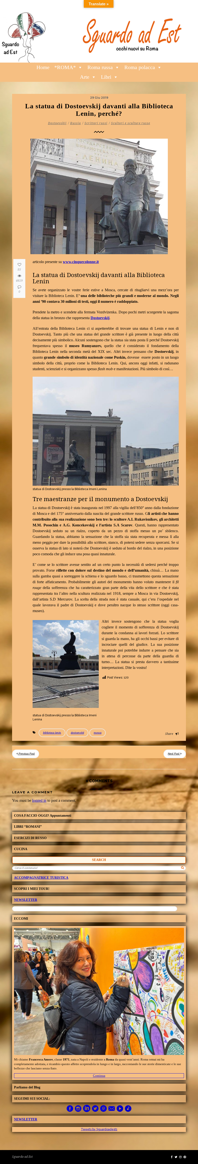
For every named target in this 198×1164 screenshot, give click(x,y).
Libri (106, 77)
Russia (75, 123)
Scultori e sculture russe (130, 123)
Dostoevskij (57, 123)
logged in (39, 800)
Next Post (174, 753)
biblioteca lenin (52, 732)
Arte (84, 77)
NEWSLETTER (25, 900)
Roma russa (100, 67)
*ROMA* (65, 67)
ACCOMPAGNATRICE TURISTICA (41, 877)
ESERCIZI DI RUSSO (30, 838)
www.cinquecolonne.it (81, 262)
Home (43, 67)
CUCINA (20, 849)
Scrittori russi (96, 123)
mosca (97, 732)
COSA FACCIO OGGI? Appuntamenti (42, 815)
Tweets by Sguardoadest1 (99, 1129)
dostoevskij (77, 732)
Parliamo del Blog (27, 1087)
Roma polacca (139, 67)
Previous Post (26, 753)
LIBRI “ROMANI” (28, 826)
